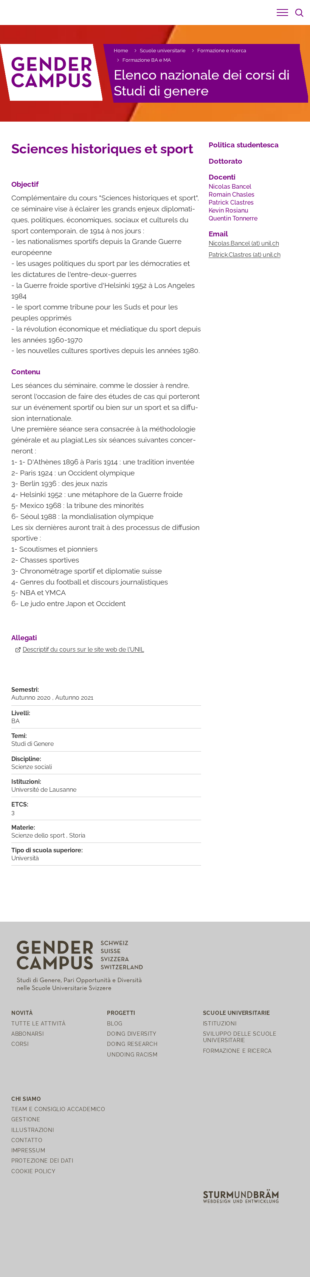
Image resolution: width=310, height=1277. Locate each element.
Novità (22, 1013)
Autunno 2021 (74, 697)
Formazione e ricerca (221, 50)
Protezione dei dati (42, 1160)
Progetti (121, 1013)
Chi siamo (26, 1099)
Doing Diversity (132, 1033)
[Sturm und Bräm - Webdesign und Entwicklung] (241, 1195)
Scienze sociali (31, 767)
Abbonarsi (27, 1033)
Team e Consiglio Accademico (58, 1109)
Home (121, 50)
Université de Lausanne (43, 789)
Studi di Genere (32, 743)
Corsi (20, 1044)
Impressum (28, 1150)
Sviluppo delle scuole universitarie (240, 1036)
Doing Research (132, 1044)
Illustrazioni (32, 1130)
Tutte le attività (38, 1023)
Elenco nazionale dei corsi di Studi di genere (202, 82)
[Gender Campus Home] (51, 72)
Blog (114, 1023)
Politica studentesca (244, 145)
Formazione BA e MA (146, 60)
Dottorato (225, 161)
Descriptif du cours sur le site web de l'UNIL (83, 649)
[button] (282, 12)
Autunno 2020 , (33, 697)
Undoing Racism (132, 1054)
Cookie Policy (33, 1171)
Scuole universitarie (163, 50)
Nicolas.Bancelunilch (244, 243)
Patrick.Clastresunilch (245, 254)
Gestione (25, 1119)
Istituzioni (220, 1023)
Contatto (27, 1140)
